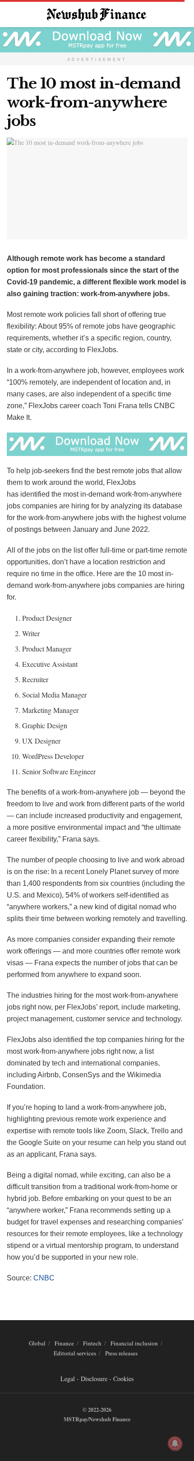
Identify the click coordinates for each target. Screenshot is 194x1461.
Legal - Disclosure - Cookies (97, 1378)
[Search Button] (183, 13)
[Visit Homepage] (97, 14)
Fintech (92, 1343)
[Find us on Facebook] (84, 1437)
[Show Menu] (10, 13)
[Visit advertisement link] (97, 39)
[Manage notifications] (175, 1443)
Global (37, 1343)
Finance (64, 1343)
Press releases (121, 1353)
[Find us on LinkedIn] (94, 1437)
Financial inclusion (134, 1343)
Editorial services (75, 1353)
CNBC (44, 1278)
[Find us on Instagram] (105, 1437)
